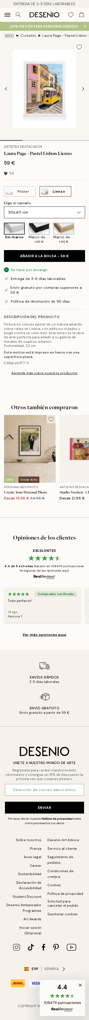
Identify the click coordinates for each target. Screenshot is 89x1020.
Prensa (36, 849)
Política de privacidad (57, 819)
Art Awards (32, 919)
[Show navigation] (7, 15)
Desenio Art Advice (63, 840)
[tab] (11, 139)
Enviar (44, 807)
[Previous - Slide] (6, 89)
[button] (62, 998)
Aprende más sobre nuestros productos (44, 373)
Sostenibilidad (30, 874)
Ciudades (28, 36)
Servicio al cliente (62, 849)
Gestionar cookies (62, 914)
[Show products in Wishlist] (70, 15)
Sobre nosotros (29, 840)
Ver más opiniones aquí (44, 634)
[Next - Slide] (83, 89)
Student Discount (27, 897)
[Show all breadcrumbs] (9, 35)
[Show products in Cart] (81, 15)
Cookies (54, 885)
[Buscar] (18, 15)
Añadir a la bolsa (44, 256)
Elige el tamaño (17, 203)
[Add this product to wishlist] (79, 46)
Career (36, 866)
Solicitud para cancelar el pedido (62, 903)
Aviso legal (33, 857)
